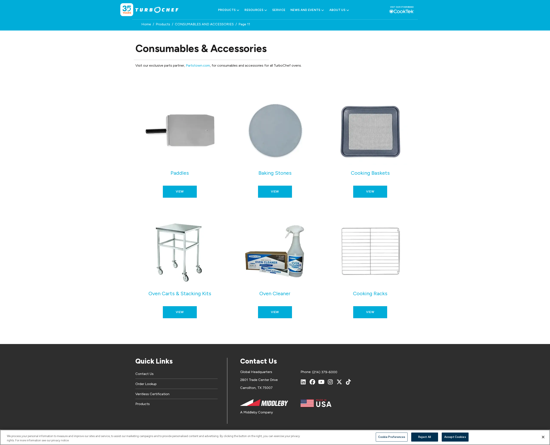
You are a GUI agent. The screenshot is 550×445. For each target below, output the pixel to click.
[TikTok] (348, 382)
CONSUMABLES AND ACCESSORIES (204, 24)
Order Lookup (146, 384)
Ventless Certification (152, 394)
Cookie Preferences (391, 437)
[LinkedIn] (303, 382)
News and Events (305, 10)
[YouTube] (321, 382)
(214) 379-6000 (324, 372)
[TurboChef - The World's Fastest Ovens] (156, 9)
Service (278, 10)
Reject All (424, 437)
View (180, 191)
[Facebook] (312, 382)
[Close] (543, 437)
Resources (253, 10)
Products (227, 10)
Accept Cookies (455, 437)
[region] (275, 437)
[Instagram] (330, 382)
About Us (337, 10)
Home (146, 24)
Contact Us (144, 374)
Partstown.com (198, 65)
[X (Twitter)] (339, 382)
